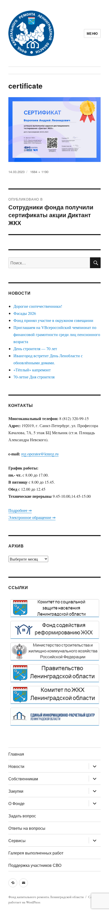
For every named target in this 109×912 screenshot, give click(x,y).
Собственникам (23, 779)
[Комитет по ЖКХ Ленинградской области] (54, 695)
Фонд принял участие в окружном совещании (53, 320)
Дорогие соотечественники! (37, 306)
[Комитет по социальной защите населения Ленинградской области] (54, 608)
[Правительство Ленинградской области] (54, 673)
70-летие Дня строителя (34, 376)
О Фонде (16, 803)
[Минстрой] (54, 651)
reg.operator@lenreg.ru (40, 453)
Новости (16, 766)
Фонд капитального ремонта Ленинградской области (46, 897)
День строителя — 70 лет (35, 348)
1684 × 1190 (39, 171)
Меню (92, 33)
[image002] (54, 716)
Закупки (15, 791)
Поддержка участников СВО (34, 865)
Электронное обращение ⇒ (32, 517)
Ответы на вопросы (26, 828)
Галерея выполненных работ (35, 853)
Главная (16, 754)
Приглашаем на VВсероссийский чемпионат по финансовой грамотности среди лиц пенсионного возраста (56, 334)
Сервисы (17, 840)
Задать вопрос (22, 816)
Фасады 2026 (24, 313)
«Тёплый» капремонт (32, 369)
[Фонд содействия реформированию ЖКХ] (54, 630)
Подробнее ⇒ (20, 510)
